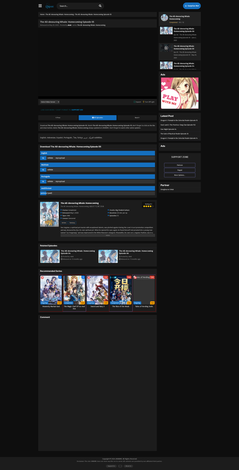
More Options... (179, 175)
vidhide (50, 158)
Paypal (179, 170)
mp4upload (60, 158)
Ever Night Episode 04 (168, 129)
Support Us (111, 466)
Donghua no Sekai (167, 189)
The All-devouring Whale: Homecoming (91, 25)
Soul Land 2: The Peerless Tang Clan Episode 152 (178, 125)
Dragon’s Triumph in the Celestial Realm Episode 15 (179, 120)
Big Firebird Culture (122, 210)
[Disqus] (97, 352)
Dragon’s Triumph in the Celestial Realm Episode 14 (179, 138)
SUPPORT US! (77, 110)
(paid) (49, 193)
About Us (128, 466)
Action (64, 223)
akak (69, 25)
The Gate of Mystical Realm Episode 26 (174, 134)
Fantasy (72, 223)
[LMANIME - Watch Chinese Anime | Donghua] (49, 8)
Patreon (180, 165)
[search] (100, 6)
